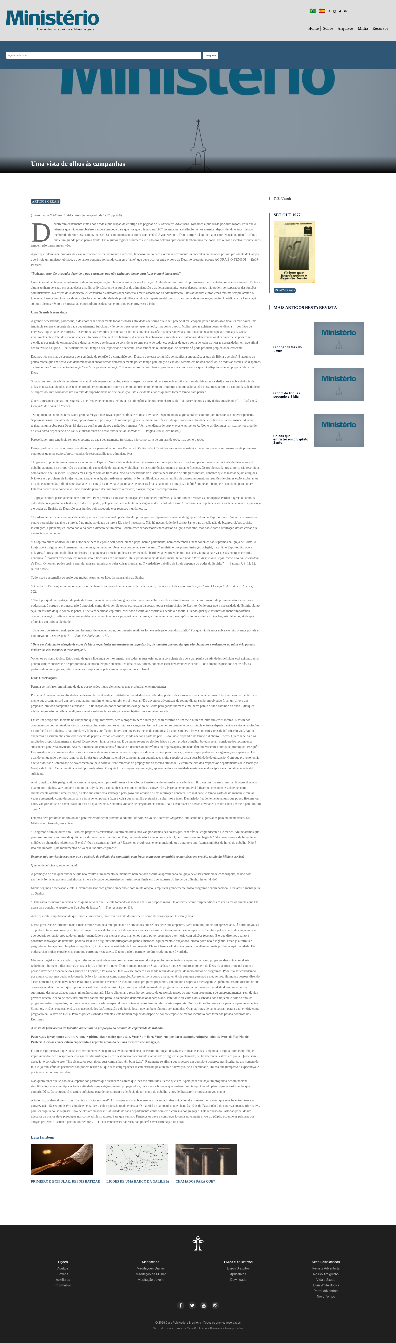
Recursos (380, 28)
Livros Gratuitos (238, 1268)
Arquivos (346, 28)
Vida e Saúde (325, 1280)
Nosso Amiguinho (326, 1274)
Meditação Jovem (151, 1280)
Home (313, 28)
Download (285, 290)
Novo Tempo (326, 1296)
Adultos (62, 1268)
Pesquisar (211, 55)
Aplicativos (238, 1274)
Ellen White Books (326, 1285)
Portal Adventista (326, 1291)
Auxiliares (63, 1280)
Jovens (63, 1274)
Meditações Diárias (151, 1268)
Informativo (63, 1285)
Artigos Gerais (45, 201)
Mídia (363, 28)
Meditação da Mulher (151, 1274)
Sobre (328, 28)
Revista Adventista (325, 1268)
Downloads (238, 1280)
